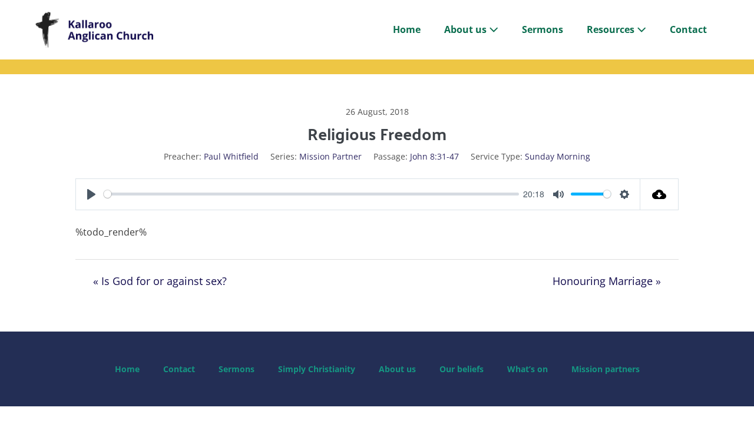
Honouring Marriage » (607, 281)
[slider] (311, 194)
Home (407, 29)
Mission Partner (330, 156)
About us (466, 29)
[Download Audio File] (659, 194)
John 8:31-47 (434, 156)
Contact (688, 29)
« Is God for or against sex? (160, 281)
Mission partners (605, 369)
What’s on (527, 369)
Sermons (542, 29)
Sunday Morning (557, 156)
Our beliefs (461, 369)
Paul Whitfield (231, 156)
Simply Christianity (316, 369)
